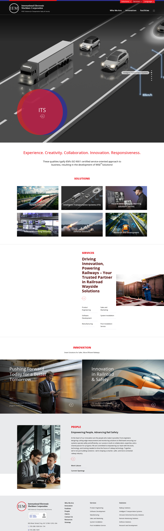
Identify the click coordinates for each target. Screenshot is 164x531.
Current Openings (78, 471)
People (67, 511)
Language (148, 1)
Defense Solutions (125, 522)
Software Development (87, 316)
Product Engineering (86, 308)
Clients (67, 514)
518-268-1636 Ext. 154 (37, 526)
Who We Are (116, 10)
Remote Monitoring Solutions (128, 518)
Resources (68, 520)
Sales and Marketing (104, 308)
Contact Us (69, 517)
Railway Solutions (124, 508)
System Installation (107, 315)
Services (136, 1)
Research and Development (128, 525)
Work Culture (76, 466)
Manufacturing (87, 324)
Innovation (130, 10)
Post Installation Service (106, 325)
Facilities (144, 10)
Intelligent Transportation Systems (130, 511)
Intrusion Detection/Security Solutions (131, 515)
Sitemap (68, 522)
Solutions (125, 1)
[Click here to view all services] (99, 298)
